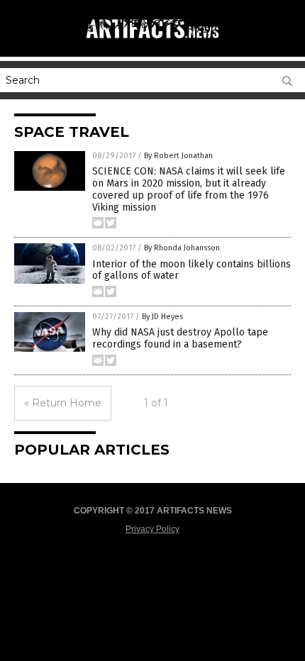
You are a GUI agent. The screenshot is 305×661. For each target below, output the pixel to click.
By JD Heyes (162, 316)
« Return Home (62, 402)
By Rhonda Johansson (182, 247)
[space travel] (152, 42)
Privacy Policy (152, 529)
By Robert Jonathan (178, 155)
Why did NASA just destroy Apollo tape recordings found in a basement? (180, 338)
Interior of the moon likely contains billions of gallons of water (191, 270)
